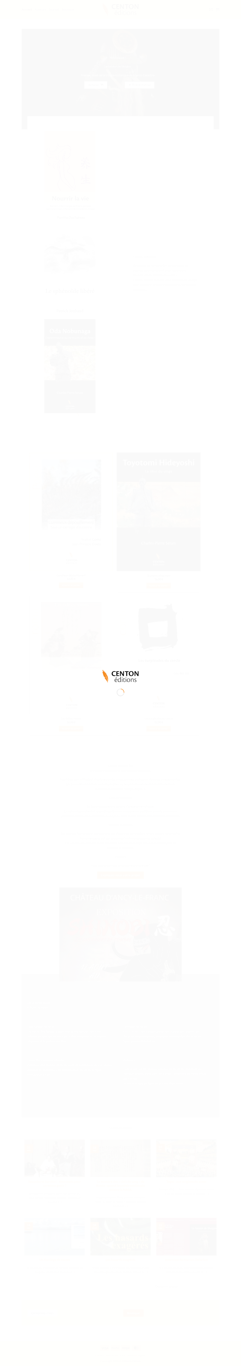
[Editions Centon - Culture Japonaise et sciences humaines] (120, 676)
